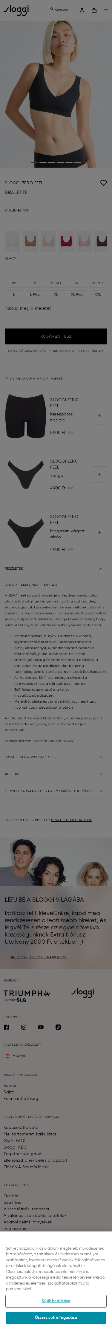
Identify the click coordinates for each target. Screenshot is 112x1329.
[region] (56, 1280)
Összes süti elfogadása (56, 1318)
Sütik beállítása (56, 1301)
